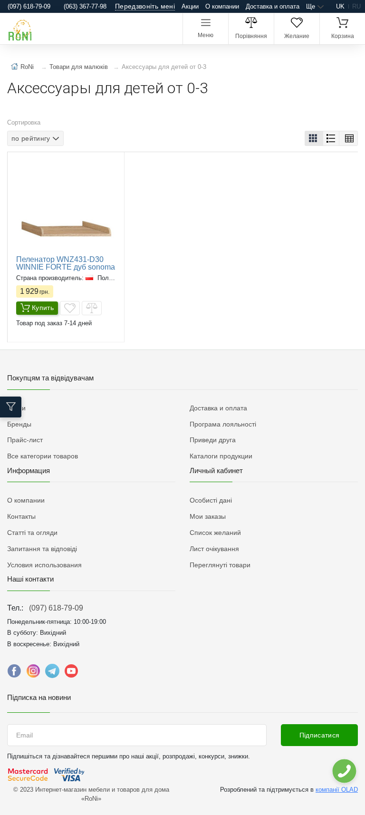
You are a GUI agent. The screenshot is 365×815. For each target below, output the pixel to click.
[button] (314, 138)
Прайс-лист (25, 440)
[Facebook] (14, 673)
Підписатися (319, 735)
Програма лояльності (223, 424)
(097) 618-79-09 (56, 608)
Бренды (19, 424)
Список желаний (215, 532)
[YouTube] (71, 673)
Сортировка (23, 122)
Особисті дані (211, 500)
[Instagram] (33, 673)
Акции (190, 6)
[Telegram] (52, 673)
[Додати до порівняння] (92, 308)
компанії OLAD (337, 789)
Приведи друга (213, 440)
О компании (222, 6)
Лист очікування (214, 549)
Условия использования (44, 565)
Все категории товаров (42, 456)
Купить (43, 307)
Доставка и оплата (272, 6)
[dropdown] (344, 771)
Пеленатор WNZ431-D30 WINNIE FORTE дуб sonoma (65, 263)
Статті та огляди (32, 532)
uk (340, 6)
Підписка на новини (39, 697)
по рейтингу (30, 138)
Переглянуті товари (220, 565)
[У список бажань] (70, 308)
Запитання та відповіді (42, 549)
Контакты (21, 516)
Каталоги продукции (221, 456)
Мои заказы (208, 516)
